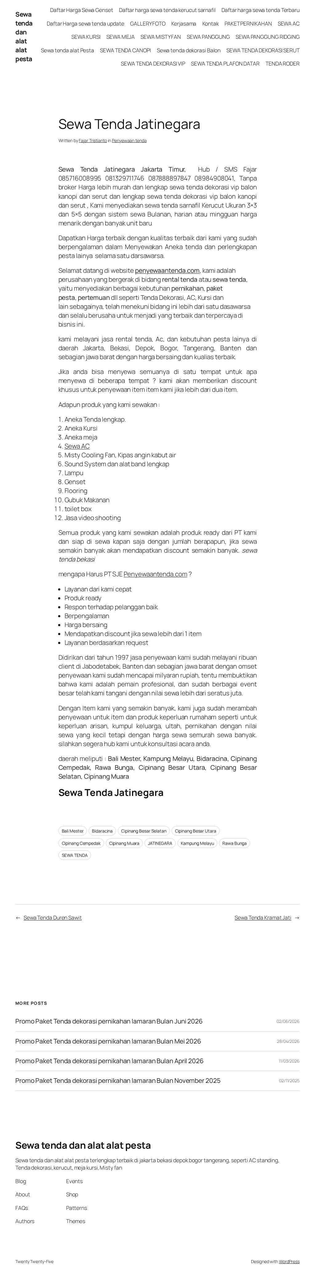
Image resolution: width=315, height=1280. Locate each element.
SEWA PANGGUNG (208, 36)
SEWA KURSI (86, 36)
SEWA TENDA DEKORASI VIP (153, 63)
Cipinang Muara (124, 843)
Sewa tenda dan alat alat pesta (24, 36)
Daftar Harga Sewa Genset (81, 10)
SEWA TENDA (75, 855)
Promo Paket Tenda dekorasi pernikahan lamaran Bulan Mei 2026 (108, 1041)
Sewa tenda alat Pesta (67, 50)
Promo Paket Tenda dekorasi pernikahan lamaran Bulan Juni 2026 (109, 1021)
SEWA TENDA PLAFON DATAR (225, 63)
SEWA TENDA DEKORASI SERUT (263, 50)
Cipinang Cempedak (81, 843)
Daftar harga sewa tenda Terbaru (260, 10)
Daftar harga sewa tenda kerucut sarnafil (167, 10)
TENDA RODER (282, 63)
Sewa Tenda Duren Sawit (53, 917)
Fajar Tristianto (93, 140)
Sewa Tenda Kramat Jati (263, 917)
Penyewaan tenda (129, 140)
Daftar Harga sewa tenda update (85, 23)
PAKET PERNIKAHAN (248, 23)
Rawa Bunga (234, 843)
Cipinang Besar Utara (195, 831)
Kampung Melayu (197, 843)
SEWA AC (289, 23)
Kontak (210, 23)
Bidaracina (102, 831)
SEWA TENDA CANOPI (125, 50)
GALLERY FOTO (147, 23)
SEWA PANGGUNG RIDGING (268, 36)
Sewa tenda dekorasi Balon (189, 50)
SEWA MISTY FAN (161, 36)
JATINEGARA (160, 843)
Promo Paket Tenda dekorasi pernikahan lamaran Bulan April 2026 (110, 1060)
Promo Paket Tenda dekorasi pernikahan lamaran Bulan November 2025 (118, 1080)
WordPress (289, 1261)
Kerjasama (183, 23)
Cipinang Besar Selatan (143, 831)
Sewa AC (77, 446)
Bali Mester (73, 831)
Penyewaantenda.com (155, 574)
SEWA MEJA (120, 36)
